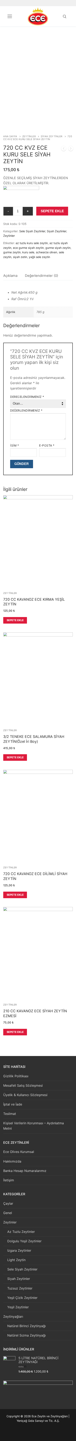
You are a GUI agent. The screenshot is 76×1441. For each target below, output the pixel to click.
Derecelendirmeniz (27, 396)
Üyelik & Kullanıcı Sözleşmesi (25, 1095)
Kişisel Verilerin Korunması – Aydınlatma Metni (33, 1125)
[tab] (10, 275)
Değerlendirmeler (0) (41, 276)
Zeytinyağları (13, 1316)
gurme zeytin (12, 252)
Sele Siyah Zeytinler (32, 231)
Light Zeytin (16, 1260)
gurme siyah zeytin (58, 247)
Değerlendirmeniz (26, 410)
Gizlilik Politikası (15, 1076)
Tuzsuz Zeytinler (19, 1288)
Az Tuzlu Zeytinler (21, 1232)
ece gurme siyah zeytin (28, 247)
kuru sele (28, 252)
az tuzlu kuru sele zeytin (32, 243)
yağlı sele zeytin (39, 257)
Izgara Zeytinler (19, 1250)
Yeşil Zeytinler (18, 1307)
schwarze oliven (46, 252)
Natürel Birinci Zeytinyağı (26, 1326)
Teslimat (9, 1114)
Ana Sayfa (10, 136)
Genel (7, 1213)
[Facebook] (29, 1433)
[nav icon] (9, 16)
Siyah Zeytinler (51, 136)
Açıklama (10, 276)
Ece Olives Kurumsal (18, 1152)
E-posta (47, 445)
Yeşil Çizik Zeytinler (22, 1298)
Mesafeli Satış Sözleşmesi (23, 1085)
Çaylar (8, 1203)
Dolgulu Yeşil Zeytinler (24, 1241)
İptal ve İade (12, 1104)
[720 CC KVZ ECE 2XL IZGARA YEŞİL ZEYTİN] (63, 149)
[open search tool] (64, 16)
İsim (14, 445)
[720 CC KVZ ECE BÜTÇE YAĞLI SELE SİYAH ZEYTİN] (70, 149)
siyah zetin (20, 257)
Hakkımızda (12, 1161)
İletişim (8, 1180)
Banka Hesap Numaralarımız (24, 1171)
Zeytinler (29, 136)
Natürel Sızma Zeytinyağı (26, 1335)
